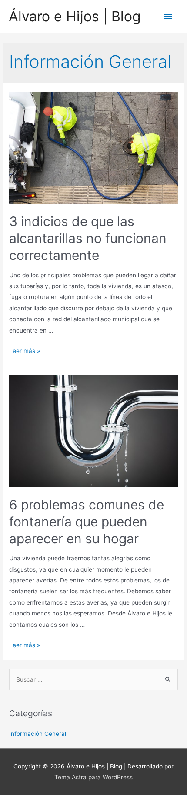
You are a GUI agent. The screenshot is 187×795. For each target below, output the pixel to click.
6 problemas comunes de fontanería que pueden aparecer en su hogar (86, 521)
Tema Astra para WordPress (93, 777)
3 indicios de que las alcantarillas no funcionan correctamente (88, 238)
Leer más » (24, 350)
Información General (37, 733)
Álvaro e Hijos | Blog (74, 16)
